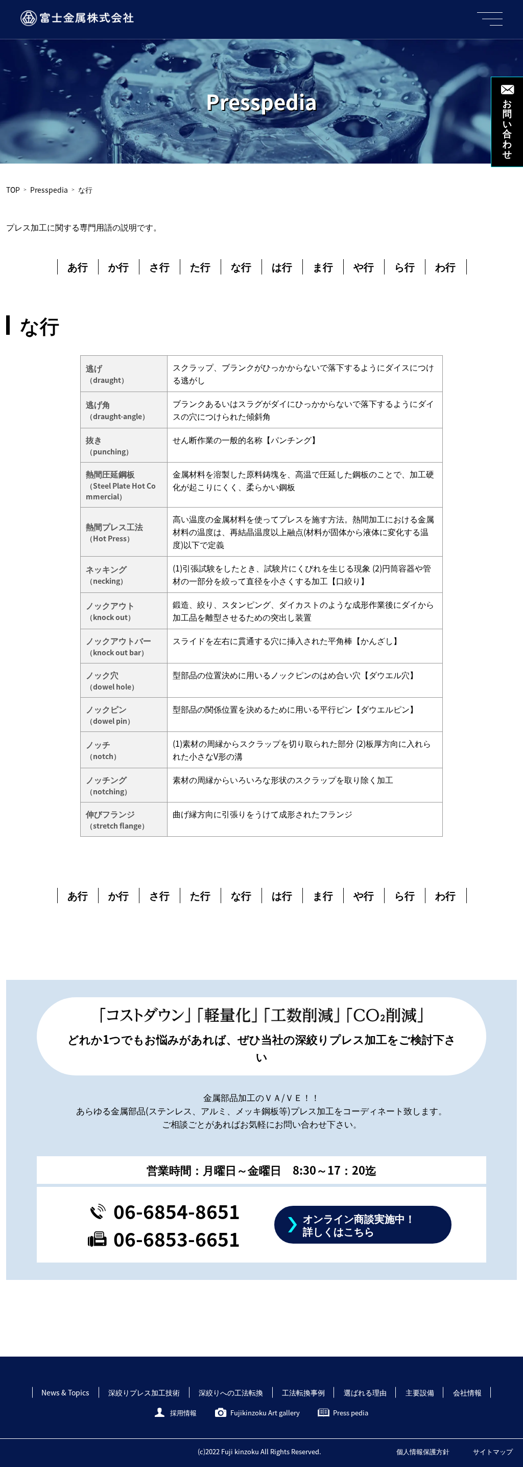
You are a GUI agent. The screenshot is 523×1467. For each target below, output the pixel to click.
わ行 (445, 266)
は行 (282, 266)
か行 (118, 266)
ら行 (404, 266)
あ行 (77, 266)
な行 (241, 266)
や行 (363, 266)
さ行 (159, 266)
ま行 (323, 266)
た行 (200, 266)
